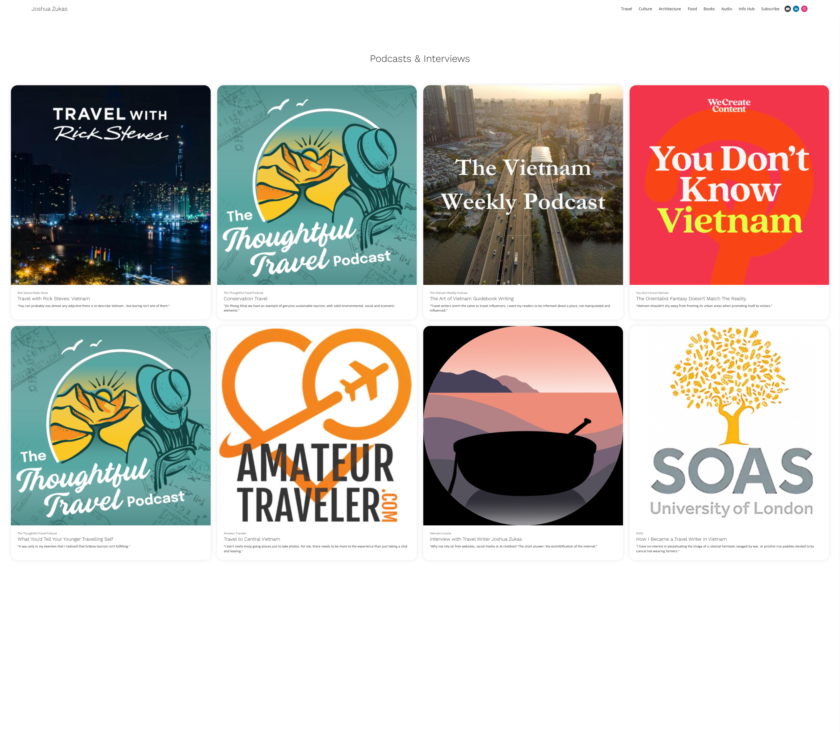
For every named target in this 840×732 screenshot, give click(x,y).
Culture (645, 8)
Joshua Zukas (49, 8)
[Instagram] (804, 8)
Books (709, 8)
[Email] (787, 8)
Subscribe (770, 8)
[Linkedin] (796, 8)
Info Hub (747, 8)
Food (692, 8)
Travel (626, 8)
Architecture (670, 8)
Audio (726, 8)
